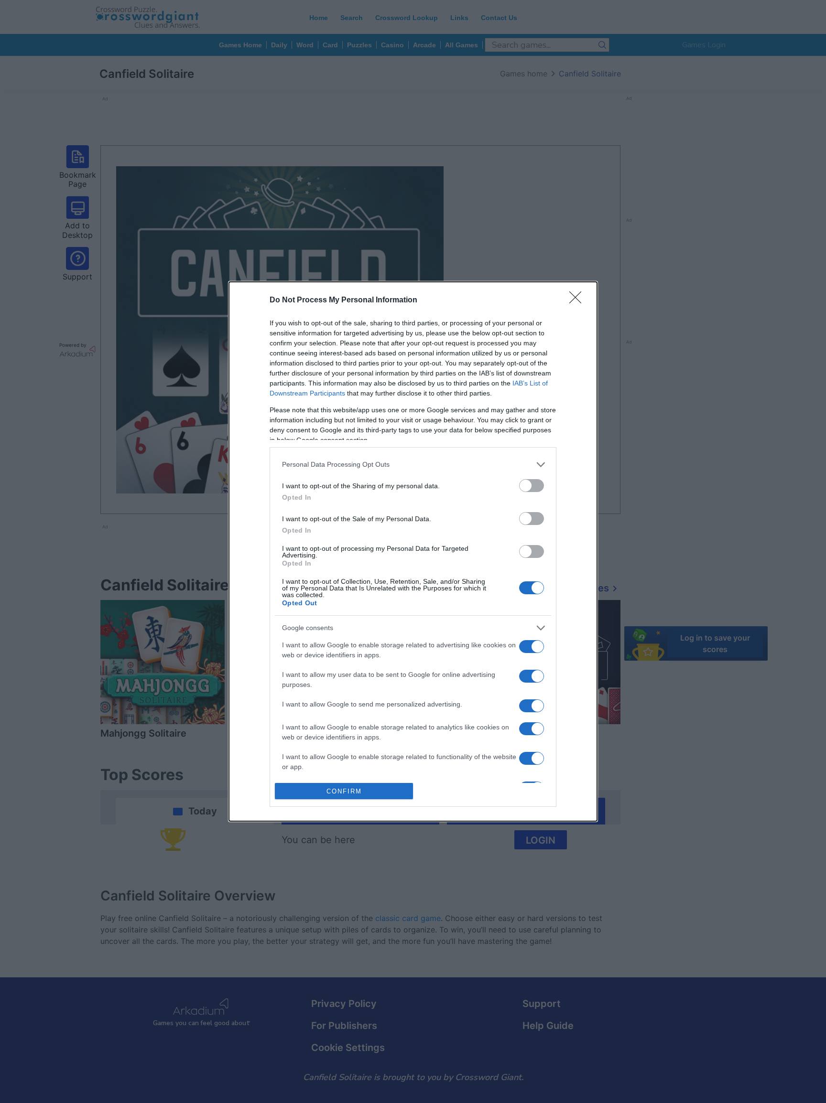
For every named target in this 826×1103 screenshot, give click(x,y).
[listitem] (413, 465)
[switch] (531, 485)
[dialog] (413, 552)
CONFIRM (344, 791)
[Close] (578, 300)
